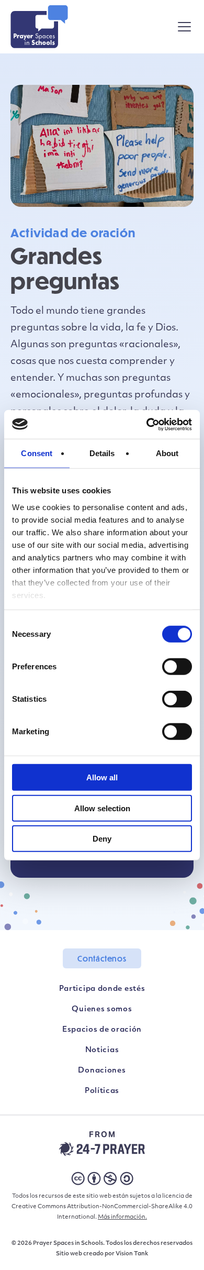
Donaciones (102, 1071)
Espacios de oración (102, 1030)
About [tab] (167, 453)
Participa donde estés (102, 989)
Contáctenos (102, 958)
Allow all (102, 777)
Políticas (102, 1091)
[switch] (177, 666)
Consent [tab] (36, 453)
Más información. (122, 1217)
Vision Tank (132, 1254)
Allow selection (102, 807)
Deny (102, 838)
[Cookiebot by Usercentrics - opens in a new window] (146, 424)
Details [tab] (102, 453)
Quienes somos (102, 1009)
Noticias (102, 1050)
